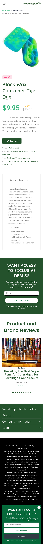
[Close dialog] (39, 507)
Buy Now (14, 141)
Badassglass (18, 10)
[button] (13, 392)
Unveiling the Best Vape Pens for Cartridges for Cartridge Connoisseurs (21, 374)
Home (7, 10)
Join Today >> (21, 300)
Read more (22, 385)
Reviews (21, 368)
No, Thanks (21, 536)
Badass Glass (13, 148)
